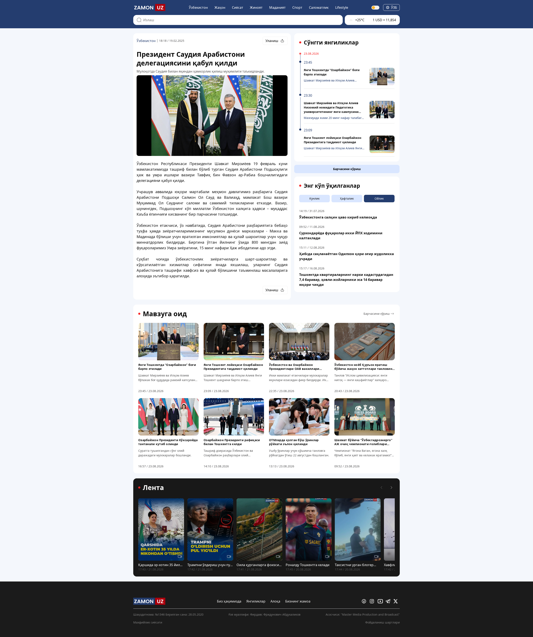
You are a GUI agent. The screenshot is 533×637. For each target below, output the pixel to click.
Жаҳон (219, 7)
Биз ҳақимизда (229, 601)
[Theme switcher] (375, 8)
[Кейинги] (391, 487)
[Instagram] (373, 601)
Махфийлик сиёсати (147, 622)
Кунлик (314, 198)
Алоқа (275, 601)
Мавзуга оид (165, 314)
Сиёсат (237, 7)
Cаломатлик (319, 7)
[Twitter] (397, 601)
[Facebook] (365, 601)
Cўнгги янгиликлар (331, 42)
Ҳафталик (347, 198)
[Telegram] (389, 601)
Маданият (277, 7)
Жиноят (256, 7)
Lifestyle (341, 7)
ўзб (394, 7)
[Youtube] (381, 601)
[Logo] (149, 7)
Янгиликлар (255, 601)
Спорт (297, 7)
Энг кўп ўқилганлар (332, 185)
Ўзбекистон (198, 7)
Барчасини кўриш (347, 169)
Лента (153, 487)
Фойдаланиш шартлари (382, 622)
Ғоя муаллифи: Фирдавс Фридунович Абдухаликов (264, 614)
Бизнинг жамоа (297, 601)
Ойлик (379, 198)
